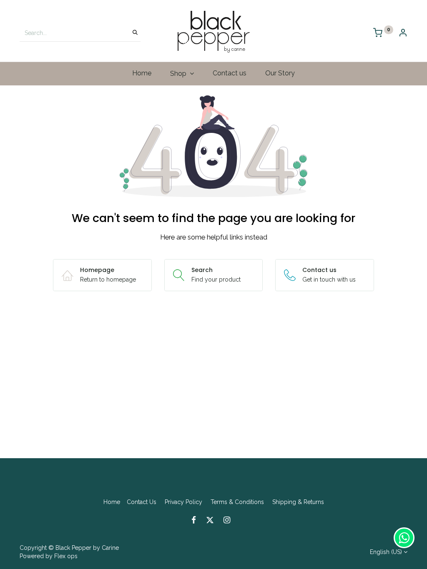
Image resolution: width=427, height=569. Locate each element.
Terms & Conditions (237, 502)
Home (111, 502)
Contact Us (141, 502)
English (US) (386, 552)
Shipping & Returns (298, 502)
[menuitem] (142, 73)
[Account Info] (402, 33)
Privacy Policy (183, 502)
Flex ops (66, 556)
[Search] (135, 33)
